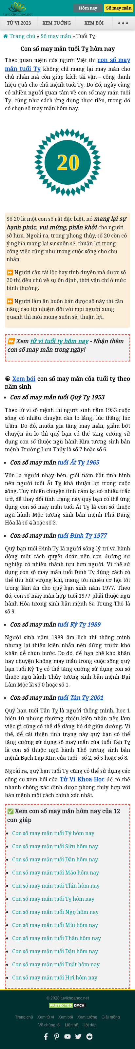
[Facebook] (46, 1036)
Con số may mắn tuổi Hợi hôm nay (54, 977)
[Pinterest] (57, 1036)
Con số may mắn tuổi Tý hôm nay (53, 833)
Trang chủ (24, 1017)
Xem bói (94, 23)
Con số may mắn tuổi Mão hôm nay (55, 872)
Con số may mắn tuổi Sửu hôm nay (55, 846)
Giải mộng (111, 1017)
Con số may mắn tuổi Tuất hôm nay (56, 964)
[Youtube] (67, 1036)
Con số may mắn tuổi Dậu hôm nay (55, 951)
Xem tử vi (45, 1017)
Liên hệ (71, 1025)
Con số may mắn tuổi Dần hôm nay (55, 859)
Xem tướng (57, 23)
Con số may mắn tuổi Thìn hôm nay (56, 885)
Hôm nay (88, 8)
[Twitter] (78, 1036)
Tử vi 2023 (19, 23)
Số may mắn (118, 8)
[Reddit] (89, 1036)
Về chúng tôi (49, 1025)
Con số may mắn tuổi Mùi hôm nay (55, 925)
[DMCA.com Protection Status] (67, 1005)
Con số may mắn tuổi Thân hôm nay (56, 938)
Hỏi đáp (90, 1025)
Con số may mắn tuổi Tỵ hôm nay (53, 898)
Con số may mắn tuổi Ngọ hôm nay (55, 911)
